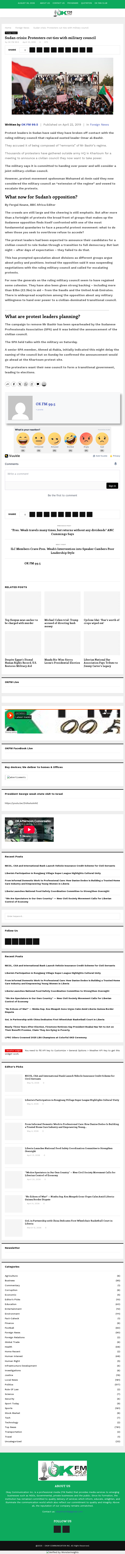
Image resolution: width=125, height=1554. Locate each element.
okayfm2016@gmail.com (69, 1511)
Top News (10, 1427)
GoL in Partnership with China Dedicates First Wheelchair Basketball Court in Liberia (54, 1019)
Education (10, 1304)
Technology (11, 1422)
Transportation (13, 1432)
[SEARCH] (116, 916)
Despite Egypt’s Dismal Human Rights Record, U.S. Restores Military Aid (21, 663)
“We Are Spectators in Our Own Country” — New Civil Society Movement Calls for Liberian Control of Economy (70, 1174)
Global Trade (12, 1342)
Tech (7, 1417)
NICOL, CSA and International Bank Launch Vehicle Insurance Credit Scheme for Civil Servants (60, 865)
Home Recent (12, 1351)
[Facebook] (57, 1529)
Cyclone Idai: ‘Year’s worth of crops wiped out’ (101, 621)
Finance (9, 1323)
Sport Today (12, 1403)
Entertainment (13, 1309)
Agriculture (11, 1276)
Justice (9, 1375)
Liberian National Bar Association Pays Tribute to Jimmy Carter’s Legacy (101, 663)
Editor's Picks (12, 1299)
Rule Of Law (12, 1389)
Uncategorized (13, 1441)
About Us (45, 3)
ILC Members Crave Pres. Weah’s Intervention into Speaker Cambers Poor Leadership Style (62, 551)
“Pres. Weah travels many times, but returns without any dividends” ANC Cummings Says (62, 532)
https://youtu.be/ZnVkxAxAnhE (21, 803)
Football (9, 1328)
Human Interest (14, 1356)
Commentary (12, 1285)
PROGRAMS (72, 3)
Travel (8, 1436)
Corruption (11, 1290)
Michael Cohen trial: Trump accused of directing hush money (61, 623)
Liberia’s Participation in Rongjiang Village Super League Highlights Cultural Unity (53, 873)
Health (8, 1346)
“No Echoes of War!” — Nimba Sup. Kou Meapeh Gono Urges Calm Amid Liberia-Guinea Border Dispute (70, 1198)
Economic (10, 1294)
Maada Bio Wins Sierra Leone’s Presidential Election (62, 661)
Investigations (13, 1370)
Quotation (86, 3)
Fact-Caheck (12, 1318)
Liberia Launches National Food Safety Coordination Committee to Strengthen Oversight (57, 891)
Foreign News (11, 33)
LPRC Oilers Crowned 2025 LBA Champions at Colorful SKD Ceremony (46, 1037)
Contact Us (59, 3)
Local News (11, 1380)
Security (9, 1398)
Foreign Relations (15, 1337)
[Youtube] (66, 1529)
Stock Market (12, 1413)
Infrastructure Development (21, 1365)
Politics (9, 1384)
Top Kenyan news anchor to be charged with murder (21, 621)
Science (9, 1394)
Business (10, 1280)
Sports (8, 1408)
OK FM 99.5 (13, 42)
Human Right (12, 1361)
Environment (12, 1313)
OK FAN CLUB (101, 3)
